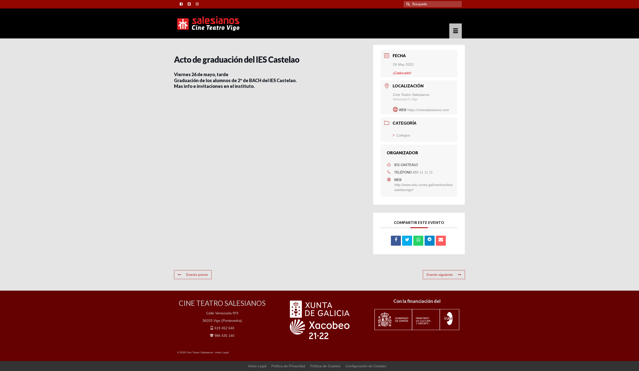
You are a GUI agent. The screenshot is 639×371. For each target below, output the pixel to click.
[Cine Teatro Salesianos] (222, 23)
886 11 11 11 (423, 172)
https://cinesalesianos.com (428, 110)
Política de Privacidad (288, 366)
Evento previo (197, 275)
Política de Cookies (325, 366)
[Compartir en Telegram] (430, 241)
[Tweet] (407, 241)
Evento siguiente (440, 275)
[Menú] (455, 30)
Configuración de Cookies (365, 366)
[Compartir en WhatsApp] (418, 241)
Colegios (403, 135)
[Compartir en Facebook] (396, 241)
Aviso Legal (222, 352)
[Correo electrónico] (441, 241)
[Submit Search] (407, 4)
